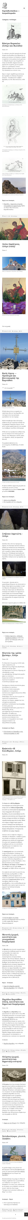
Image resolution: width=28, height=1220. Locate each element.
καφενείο (9, 929)
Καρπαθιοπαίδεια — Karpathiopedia (11, 12)
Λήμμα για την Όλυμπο (10, 1123)
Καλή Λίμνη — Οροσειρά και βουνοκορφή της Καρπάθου (10, 377)
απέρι (20, 646)
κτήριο (15, 928)
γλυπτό (16, 1209)
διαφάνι (10, 1210)
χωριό (3, 994)
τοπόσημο (15, 216)
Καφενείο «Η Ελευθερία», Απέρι (11, 749)
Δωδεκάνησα (5, 1019)
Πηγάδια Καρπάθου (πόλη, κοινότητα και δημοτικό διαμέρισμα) (13, 1001)
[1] (8, 1026)
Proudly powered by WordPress (9, 1218)
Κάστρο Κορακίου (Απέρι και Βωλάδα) (12, 44)
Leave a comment (11, 994)
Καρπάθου (11, 1017)
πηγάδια (24, 1050)
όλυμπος (4, 1131)
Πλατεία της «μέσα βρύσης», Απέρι (11, 654)
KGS (21, 331)
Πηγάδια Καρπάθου (9, 1043)
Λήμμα (13, 992)
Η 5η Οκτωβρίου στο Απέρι (10, 917)
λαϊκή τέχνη (20, 1209)
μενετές (23, 992)
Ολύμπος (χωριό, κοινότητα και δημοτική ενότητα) (11, 1059)
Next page (26, 1214)
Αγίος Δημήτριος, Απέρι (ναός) (11, 245)
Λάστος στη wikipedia (10, 500)
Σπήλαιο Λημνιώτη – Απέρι (12, 534)
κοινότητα (21, 1129)
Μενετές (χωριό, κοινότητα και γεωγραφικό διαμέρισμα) (10, 938)
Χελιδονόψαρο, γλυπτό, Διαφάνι (14, 1137)
